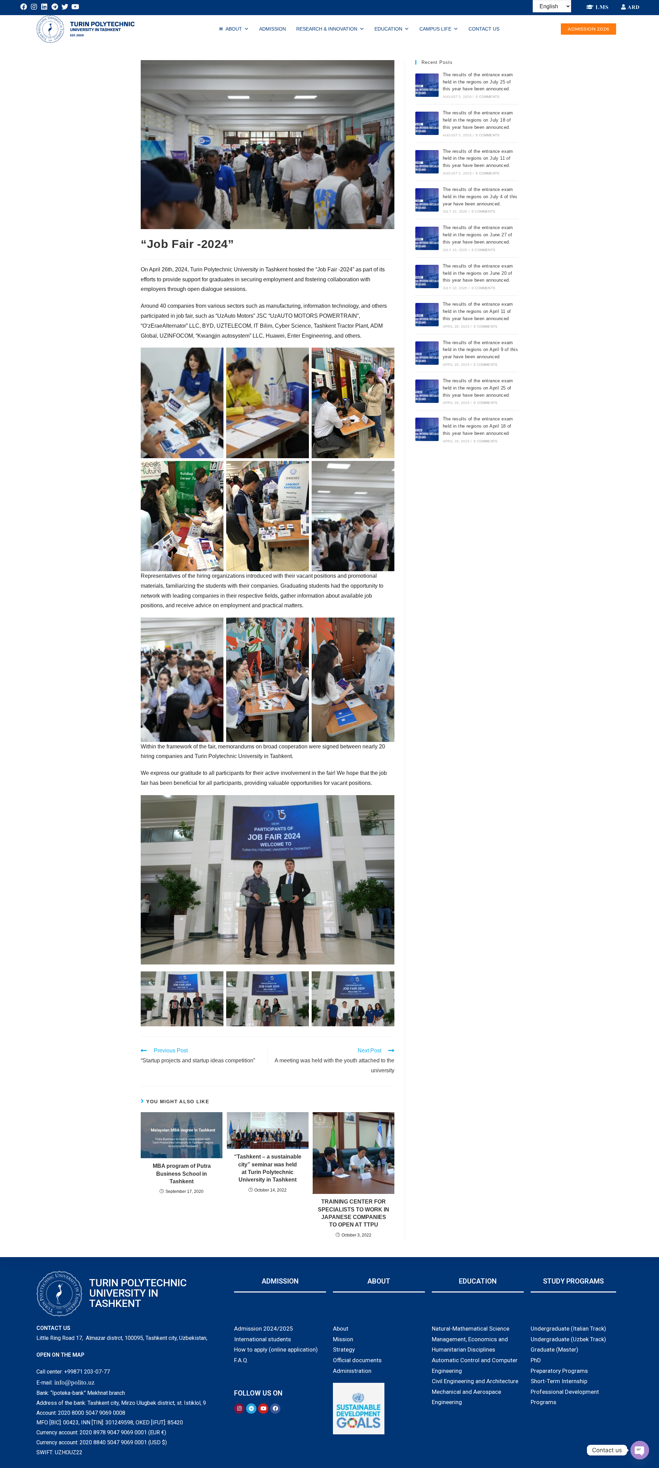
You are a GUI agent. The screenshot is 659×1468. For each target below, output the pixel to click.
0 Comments (487, 97)
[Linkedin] (44, 6)
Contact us (484, 29)
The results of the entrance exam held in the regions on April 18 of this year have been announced (478, 426)
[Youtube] (75, 6)
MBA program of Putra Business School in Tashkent (182, 1173)
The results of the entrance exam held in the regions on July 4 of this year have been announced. (480, 196)
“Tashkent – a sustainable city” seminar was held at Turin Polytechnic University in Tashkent (267, 1168)
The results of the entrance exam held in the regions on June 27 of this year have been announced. (478, 235)
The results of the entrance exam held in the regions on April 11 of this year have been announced (478, 311)
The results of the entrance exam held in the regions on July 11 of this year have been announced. (478, 158)
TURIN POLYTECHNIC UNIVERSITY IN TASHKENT (138, 1293)
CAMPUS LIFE (435, 29)
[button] (588, 29)
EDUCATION (388, 29)
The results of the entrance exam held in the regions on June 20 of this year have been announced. (478, 273)
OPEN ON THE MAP (60, 1355)
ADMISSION (272, 29)
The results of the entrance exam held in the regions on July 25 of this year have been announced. (478, 82)
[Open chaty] (640, 1450)
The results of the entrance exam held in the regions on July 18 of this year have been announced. (478, 120)
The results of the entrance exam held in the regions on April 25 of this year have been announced (478, 388)
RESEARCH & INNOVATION (326, 29)
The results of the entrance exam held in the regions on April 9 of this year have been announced (480, 350)
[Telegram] (54, 6)
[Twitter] (64, 6)
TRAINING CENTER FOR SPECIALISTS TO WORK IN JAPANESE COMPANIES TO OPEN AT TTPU (353, 1213)
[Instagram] (34, 6)
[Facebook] (23, 6)
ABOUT (234, 29)
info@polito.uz (74, 1382)
